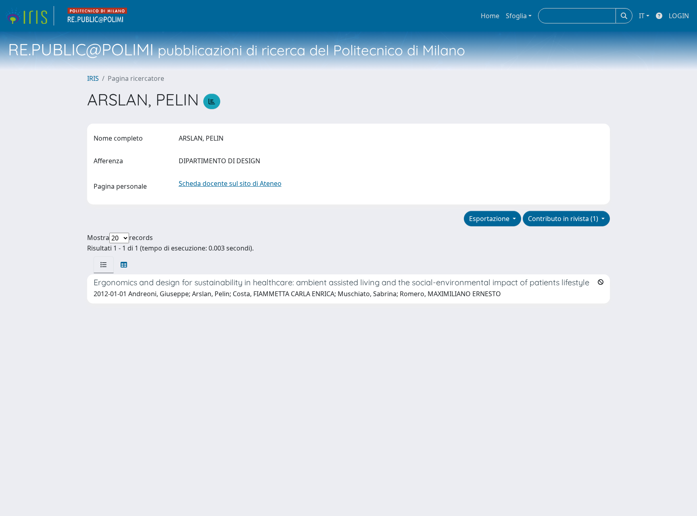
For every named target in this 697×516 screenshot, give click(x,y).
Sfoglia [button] (516, 15)
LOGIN (679, 15)
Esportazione (490, 218)
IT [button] (642, 15)
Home (490, 15)
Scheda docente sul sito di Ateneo (230, 183)
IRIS (93, 78)
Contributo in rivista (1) (564, 218)
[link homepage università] (98, 15)
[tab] (104, 264)
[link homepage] (29, 15)
